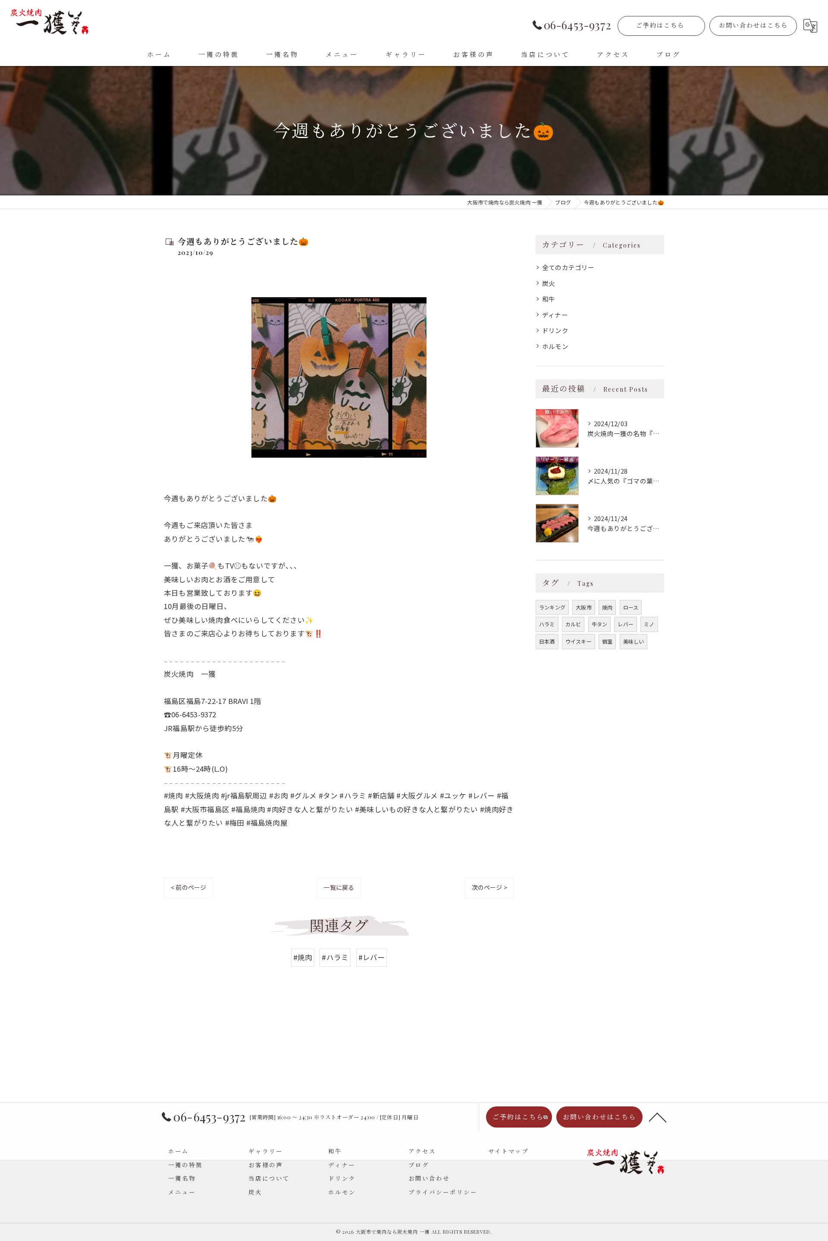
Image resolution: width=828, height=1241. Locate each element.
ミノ (649, 624)
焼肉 (607, 607)
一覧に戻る (338, 887)
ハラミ (547, 624)
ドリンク (555, 330)
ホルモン (555, 346)
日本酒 (547, 641)
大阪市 (584, 607)
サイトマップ (508, 1151)
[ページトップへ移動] (657, 1116)
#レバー (371, 957)
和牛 (548, 298)
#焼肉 (303, 957)
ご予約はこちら (660, 25)
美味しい (633, 641)
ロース (631, 607)
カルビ (573, 624)
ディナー (555, 314)
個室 (607, 641)
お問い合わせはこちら (753, 25)
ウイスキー (578, 641)
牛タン (600, 624)
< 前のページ (188, 887)
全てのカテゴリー (568, 267)
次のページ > (489, 887)
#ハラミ (335, 957)
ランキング (552, 607)
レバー (626, 624)
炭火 (548, 283)
